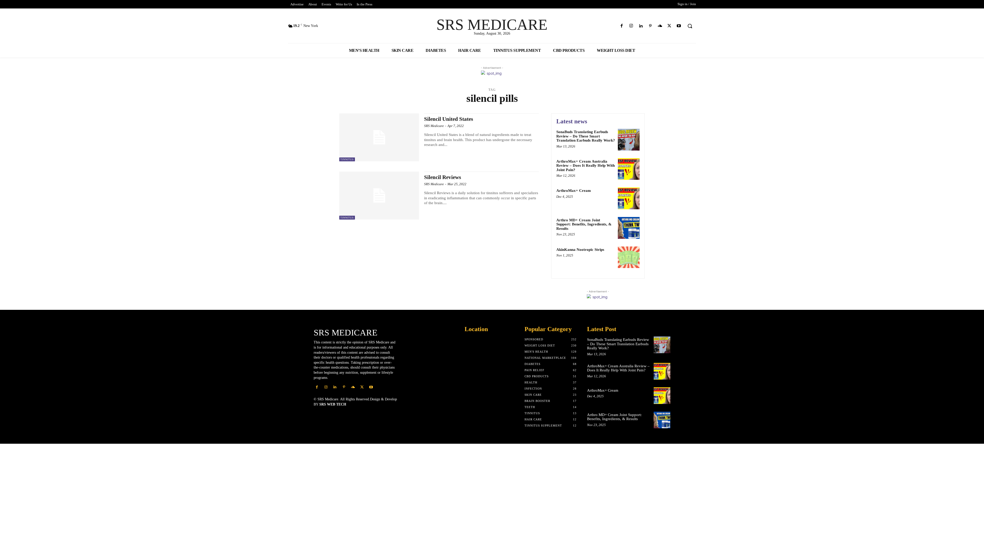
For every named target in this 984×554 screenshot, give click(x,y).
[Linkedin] (640, 26)
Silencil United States (448, 119)
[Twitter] (669, 26)
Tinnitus (347, 159)
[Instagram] (631, 26)
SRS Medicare (434, 126)
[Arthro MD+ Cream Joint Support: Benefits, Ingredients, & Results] (629, 228)
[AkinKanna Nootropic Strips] (629, 257)
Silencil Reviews (442, 177)
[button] (690, 26)
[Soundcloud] (659, 26)
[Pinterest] (650, 26)
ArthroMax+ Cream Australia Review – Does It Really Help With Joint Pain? (585, 165)
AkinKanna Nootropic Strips (580, 250)
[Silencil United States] (379, 137)
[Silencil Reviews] (379, 196)
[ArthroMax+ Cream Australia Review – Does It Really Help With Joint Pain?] (629, 169)
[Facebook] (621, 26)
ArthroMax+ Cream (573, 191)
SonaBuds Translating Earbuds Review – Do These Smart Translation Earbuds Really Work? (585, 136)
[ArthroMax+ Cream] (629, 198)
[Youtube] (678, 26)
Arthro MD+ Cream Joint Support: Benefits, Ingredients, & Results (584, 224)
